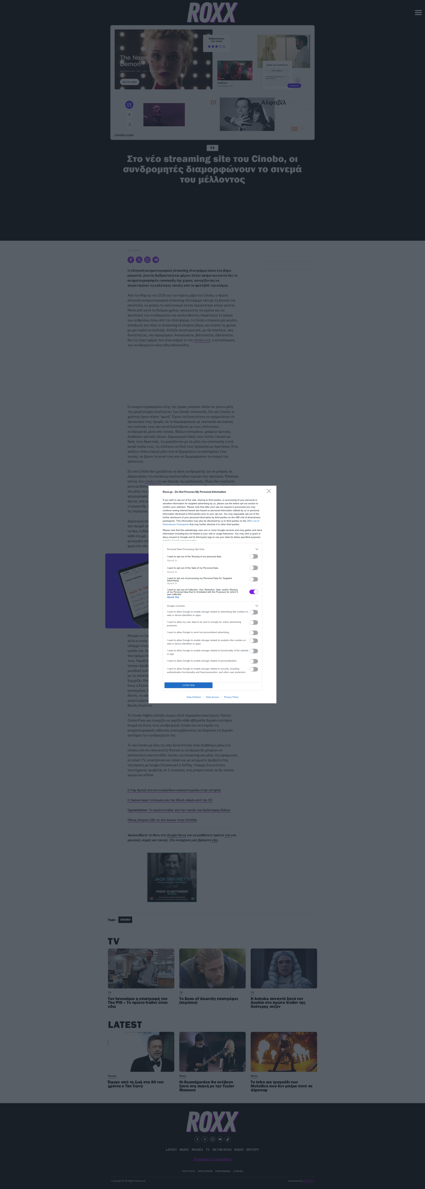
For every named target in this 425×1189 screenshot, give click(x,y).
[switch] (253, 556)
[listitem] (212, 549)
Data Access (212, 697)
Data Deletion (194, 697)
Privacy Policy (231, 697)
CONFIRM (188, 685)
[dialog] (212, 594)
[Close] (270, 492)
